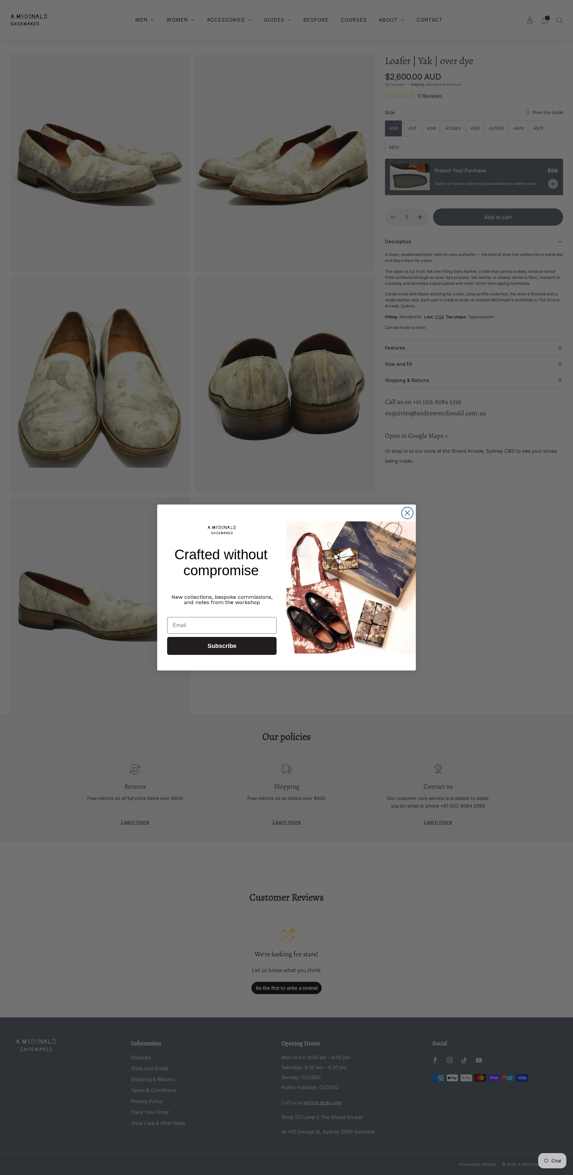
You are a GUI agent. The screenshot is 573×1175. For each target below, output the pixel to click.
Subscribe (222, 646)
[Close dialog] (407, 513)
